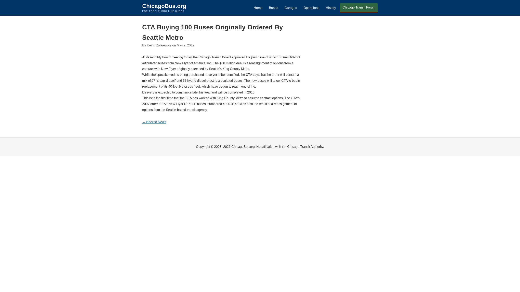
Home (258, 8)
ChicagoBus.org (164, 6)
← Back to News (154, 122)
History (331, 8)
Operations (311, 8)
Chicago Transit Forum (358, 7)
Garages (291, 8)
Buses (273, 8)
